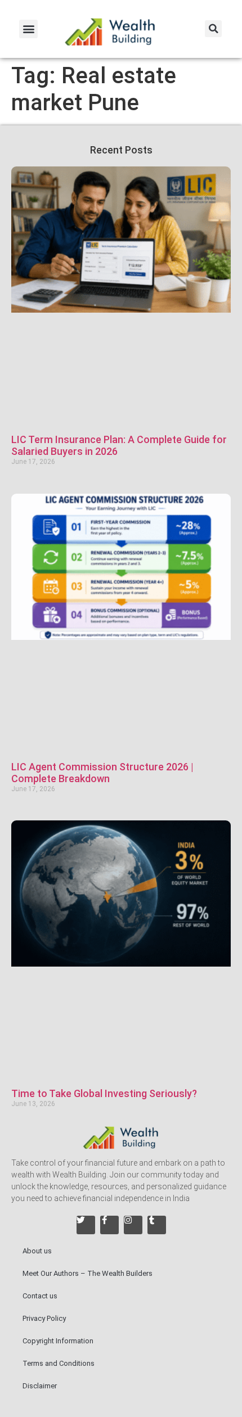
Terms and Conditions (59, 1363)
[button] (28, 29)
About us (37, 1251)
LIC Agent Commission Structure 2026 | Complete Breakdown (102, 773)
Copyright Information (58, 1341)
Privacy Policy (44, 1318)
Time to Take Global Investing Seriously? (104, 1093)
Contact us (40, 1296)
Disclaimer (40, 1386)
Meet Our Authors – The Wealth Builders (88, 1273)
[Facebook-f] (109, 1225)
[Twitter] (86, 1225)
